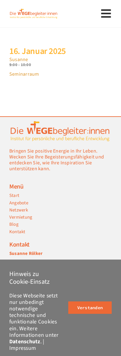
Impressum (22, 348)
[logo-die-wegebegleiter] (33, 10)
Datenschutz (24, 341)
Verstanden (90, 307)
